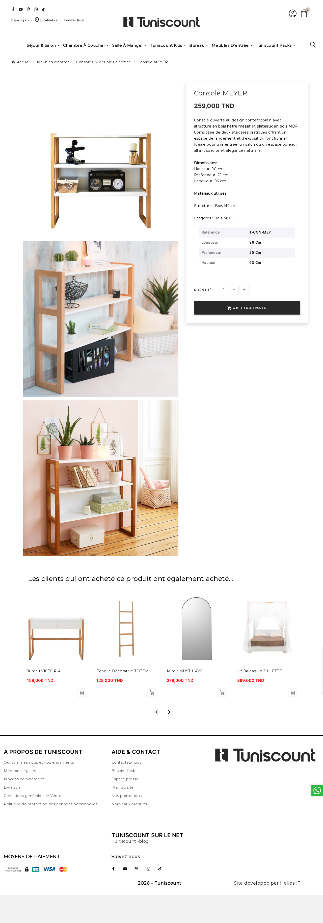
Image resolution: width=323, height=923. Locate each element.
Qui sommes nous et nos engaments (39, 762)
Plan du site (123, 787)
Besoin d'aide (124, 770)
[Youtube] (21, 9)
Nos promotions (127, 795)
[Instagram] (36, 9)
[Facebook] (13, 9)
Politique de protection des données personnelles (50, 804)
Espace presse (125, 779)
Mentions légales (20, 770)
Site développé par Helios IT (267, 883)
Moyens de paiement (24, 779)
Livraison (12, 787)
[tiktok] (43, 9)
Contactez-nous (127, 762)
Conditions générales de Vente (33, 795)
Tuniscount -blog (130, 841)
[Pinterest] (28, 9)
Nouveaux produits (129, 804)
